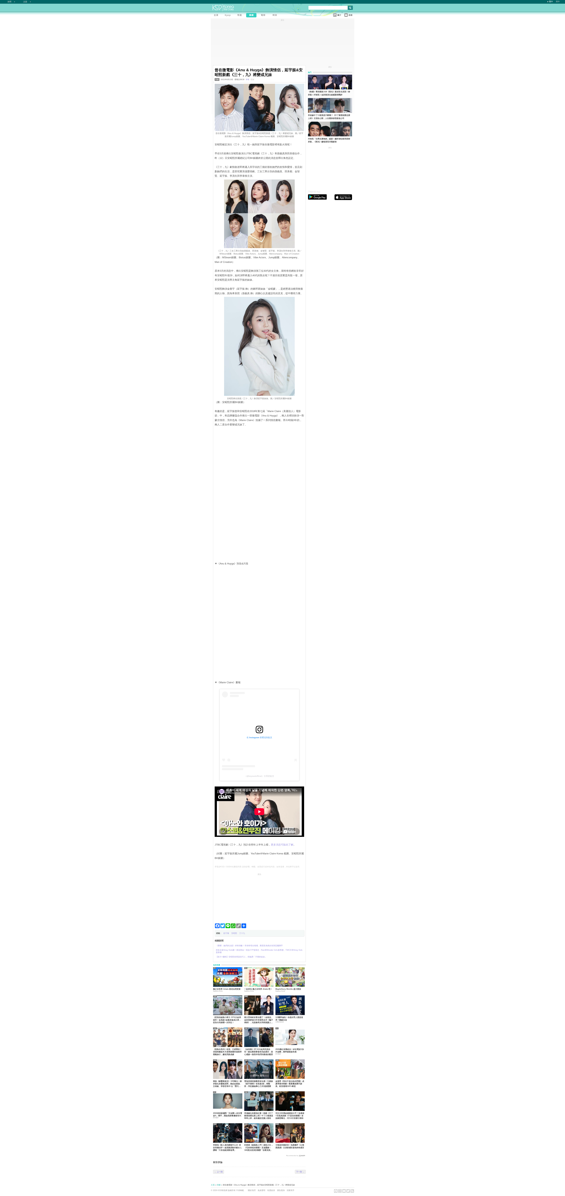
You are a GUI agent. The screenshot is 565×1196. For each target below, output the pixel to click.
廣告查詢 (281, 1190)
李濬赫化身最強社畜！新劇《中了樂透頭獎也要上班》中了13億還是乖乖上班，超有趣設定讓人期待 (258, 1115)
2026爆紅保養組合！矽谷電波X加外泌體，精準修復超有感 (289, 1050)
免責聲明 (261, 1190)
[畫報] (275, 15)
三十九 (242, 933)
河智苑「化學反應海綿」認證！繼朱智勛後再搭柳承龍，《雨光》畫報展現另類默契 (329, 140)
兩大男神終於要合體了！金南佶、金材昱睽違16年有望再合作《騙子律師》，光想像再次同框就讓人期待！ (258, 1020)
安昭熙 (234, 933)
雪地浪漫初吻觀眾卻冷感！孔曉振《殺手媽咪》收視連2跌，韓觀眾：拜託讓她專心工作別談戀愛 (258, 1083)
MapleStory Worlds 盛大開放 (288, 989)
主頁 (213, 1185)
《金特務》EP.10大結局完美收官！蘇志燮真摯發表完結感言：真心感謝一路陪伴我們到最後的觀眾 (258, 1052)
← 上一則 (218, 1172)
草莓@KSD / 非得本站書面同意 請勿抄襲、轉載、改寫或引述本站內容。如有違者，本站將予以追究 (257, 867)
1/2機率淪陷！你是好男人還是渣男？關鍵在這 (289, 1018)
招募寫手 (290, 1190)
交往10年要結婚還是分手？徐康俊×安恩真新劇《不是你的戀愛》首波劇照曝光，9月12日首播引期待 (289, 1115)
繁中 (551, 1)
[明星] (240, 15)
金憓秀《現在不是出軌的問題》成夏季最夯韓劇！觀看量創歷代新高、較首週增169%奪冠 (289, 1083)
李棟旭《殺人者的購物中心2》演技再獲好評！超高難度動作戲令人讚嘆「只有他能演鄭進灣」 (227, 1147)
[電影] (264, 15)
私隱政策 (271, 1190)
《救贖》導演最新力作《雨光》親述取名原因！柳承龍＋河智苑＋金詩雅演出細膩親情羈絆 (329, 93)
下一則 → (300, 1172)
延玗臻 (226, 933)
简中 (558, 1)
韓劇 (217, 79)
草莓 (247, 79)
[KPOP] (228, 15)
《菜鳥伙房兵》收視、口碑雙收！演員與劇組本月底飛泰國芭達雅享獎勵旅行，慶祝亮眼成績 (227, 1052)
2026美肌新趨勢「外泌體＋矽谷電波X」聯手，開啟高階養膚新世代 (227, 1114)
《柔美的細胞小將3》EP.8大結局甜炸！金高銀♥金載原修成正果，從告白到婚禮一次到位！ (227, 1020)
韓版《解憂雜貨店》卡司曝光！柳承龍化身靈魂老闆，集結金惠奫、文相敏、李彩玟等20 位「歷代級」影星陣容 (227, 1084)
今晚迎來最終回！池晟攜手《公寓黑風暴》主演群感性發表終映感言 (289, 1146)
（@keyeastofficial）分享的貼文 (259, 776)
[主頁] (217, 15)
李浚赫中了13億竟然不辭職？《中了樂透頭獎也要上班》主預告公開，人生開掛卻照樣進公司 (329, 116)
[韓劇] (252, 15)
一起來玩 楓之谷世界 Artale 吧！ (258, 989)
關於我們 (252, 1190)
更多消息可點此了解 (282, 844)
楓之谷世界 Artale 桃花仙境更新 (227, 989)
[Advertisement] (259, 897)
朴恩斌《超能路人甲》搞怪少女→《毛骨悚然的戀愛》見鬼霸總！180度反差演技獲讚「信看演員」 (258, 1147)
